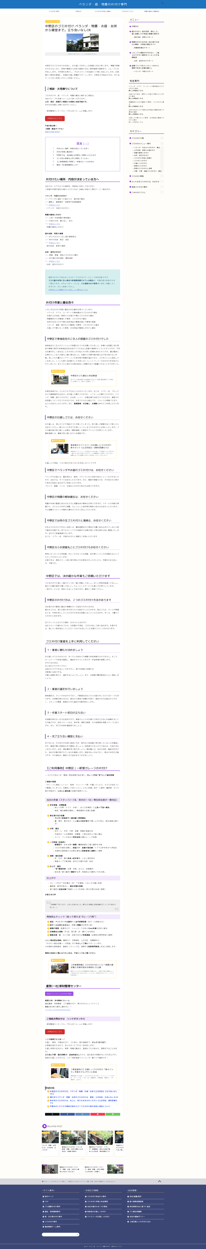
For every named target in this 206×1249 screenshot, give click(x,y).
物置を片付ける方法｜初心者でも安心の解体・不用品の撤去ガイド (145, 43)
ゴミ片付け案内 (54, 11)
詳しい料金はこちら (136, 98)
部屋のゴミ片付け (148, 166)
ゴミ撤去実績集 (136, 1211)
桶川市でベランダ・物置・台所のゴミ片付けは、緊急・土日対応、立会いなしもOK (84, 1097)
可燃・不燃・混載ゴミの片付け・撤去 (148, 171)
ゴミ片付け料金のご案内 (96, 1196)
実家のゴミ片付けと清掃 (148, 168)
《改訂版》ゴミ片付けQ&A (140, 1222)
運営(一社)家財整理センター (68, 165)
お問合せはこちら (55, 118)
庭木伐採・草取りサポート (144, 37)
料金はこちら (54, 205)
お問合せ (79, 11)
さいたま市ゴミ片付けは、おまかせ (147, 182)
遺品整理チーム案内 (52, 1227)
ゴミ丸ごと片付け (148, 161)
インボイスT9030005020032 (57, 1010)
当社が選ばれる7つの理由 (97, 1206)
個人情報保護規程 (136, 1201)
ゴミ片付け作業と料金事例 (97, 1201)
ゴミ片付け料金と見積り (103, 11)
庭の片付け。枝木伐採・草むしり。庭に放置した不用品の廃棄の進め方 (145, 32)
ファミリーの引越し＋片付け (98, 1216)
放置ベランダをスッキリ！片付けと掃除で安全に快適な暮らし (145, 67)
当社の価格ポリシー (137, 1216)
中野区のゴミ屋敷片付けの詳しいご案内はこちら (68, 290)
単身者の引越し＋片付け (96, 1211)
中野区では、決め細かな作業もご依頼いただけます (76, 155)
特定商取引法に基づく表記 (140, 1206)
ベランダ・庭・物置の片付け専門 (103, 4)
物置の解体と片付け (148, 153)
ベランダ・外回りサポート (144, 71)
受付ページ (49, 1196)
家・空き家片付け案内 (53, 1216)
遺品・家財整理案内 (52, 1211)
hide (85, 144)
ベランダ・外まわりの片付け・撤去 (148, 147)
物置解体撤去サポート (142, 48)
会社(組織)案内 (135, 1196)
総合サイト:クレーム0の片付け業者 (59, 994)
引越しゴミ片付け (148, 163)
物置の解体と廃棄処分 (151, 11)
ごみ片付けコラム (127, 11)
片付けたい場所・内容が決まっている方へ (73, 148)
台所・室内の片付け (148, 155)
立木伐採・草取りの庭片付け (148, 150)
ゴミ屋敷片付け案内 (52, 1206)
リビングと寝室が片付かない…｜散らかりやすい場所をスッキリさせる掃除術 (145, 55)
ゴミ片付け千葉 (147, 138)
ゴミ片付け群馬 (147, 176)
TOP (46, 1201)
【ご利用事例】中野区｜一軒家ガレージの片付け (75, 162)
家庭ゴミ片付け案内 (147, 187)
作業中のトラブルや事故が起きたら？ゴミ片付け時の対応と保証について (80, 1106)
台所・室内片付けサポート (144, 61)
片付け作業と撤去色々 (65, 152)
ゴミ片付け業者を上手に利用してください (73, 158)
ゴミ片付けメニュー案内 (52, 21)
